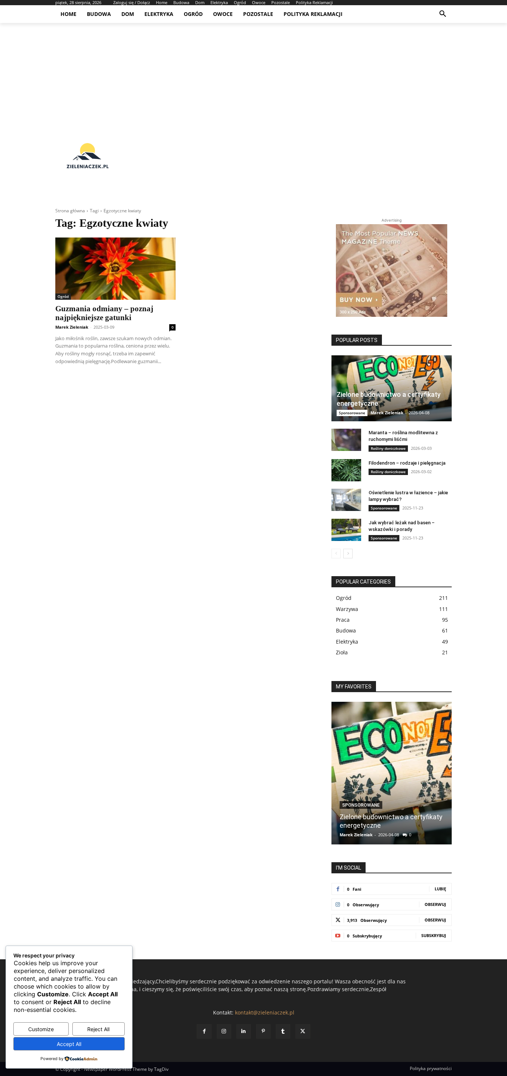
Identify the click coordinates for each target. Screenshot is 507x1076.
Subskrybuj (433, 935)
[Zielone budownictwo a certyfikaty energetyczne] (391, 388)
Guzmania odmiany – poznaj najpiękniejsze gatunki (104, 313)
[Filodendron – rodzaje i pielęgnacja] (346, 470)
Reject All (98, 1029)
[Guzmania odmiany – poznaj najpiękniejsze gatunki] (115, 269)
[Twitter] (302, 1031)
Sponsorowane (352, 412)
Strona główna (70, 210)
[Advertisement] (253, 75)
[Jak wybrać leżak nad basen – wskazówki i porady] (346, 530)
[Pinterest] (263, 1031)
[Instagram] (224, 1031)
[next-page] (348, 553)
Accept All (69, 1044)
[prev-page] (336, 553)
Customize (41, 1029)
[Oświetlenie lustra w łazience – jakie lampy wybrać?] (346, 500)
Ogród (63, 296)
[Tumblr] (283, 1031)
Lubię (440, 888)
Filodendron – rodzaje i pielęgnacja (407, 463)
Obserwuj (435, 904)
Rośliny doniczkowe (388, 448)
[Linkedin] (243, 1031)
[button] (443, 14)
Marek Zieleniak (71, 327)
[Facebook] (204, 1031)
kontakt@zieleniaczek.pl (264, 1012)
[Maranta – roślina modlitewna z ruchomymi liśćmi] (346, 440)
